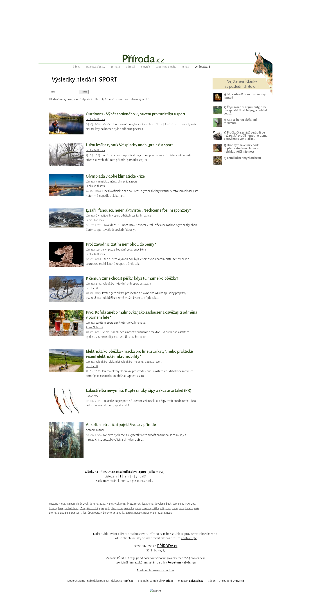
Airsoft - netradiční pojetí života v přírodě (121, 425)
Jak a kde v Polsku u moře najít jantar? (245, 96)
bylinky (53, 508)
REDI (146, 512)
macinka (129, 508)
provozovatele (194, 534)
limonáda (140, 322)
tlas (84, 512)
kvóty (130, 503)
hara (56, 512)
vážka (155, 508)
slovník (145, 66)
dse (143, 503)
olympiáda (124, 181)
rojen (175, 508)
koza (60, 508)
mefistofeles (71, 508)
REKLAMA (92, 395)
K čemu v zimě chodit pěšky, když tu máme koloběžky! (132, 278)
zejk (107, 508)
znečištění (140, 249)
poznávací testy (95, 66)
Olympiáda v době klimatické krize (115, 176)
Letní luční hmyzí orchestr (242, 158)
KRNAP (186, 503)
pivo (130, 322)
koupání (121, 249)
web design (182, 562)
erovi (120, 508)
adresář (130, 66)
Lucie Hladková (95, 220)
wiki (196, 508)
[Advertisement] (155, 25)
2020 (102, 503)
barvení (177, 503)
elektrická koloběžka (120, 361)
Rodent (138, 512)
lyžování (120, 283)
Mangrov (155, 512)
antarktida (118, 512)
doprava (149, 361)
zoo (193, 503)
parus (138, 508)
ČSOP (90, 512)
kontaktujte (189, 538)
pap (62, 512)
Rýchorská (92, 508)
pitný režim (120, 322)
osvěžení (101, 322)
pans (181, 508)
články (76, 66)
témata (115, 66)
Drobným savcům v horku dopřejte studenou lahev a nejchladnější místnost (242, 148)
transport (76, 512)
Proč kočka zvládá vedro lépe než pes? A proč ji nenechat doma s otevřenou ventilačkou (245, 136)
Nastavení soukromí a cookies (155, 570)
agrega (129, 512)
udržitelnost (128, 215)
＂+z (82, 508)
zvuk (85, 503)
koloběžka (108, 283)
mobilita (139, 361)
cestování (145, 283)
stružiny (146, 508)
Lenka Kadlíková (95, 119)
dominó (94, 503)
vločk (79, 503)
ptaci (113, 508)
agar (101, 508)
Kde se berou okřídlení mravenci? (240, 121)
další (143, 476)
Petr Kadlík (92, 288)
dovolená (160, 503)
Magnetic (166, 512)
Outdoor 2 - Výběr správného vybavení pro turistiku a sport (135, 114)
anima (149, 503)
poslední (137, 480)
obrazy (98, 512)
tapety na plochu (166, 66)
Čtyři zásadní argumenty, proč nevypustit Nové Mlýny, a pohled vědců (245, 110)
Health (189, 508)
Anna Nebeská (94, 327)
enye (168, 508)
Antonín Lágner (95, 430)
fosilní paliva (143, 215)
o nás (185, 66)
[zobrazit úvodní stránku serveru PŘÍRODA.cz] (155, 59)
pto (51, 512)
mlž (162, 508)
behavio (107, 512)
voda (130, 249)
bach (168, 503)
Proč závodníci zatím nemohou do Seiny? (121, 244)
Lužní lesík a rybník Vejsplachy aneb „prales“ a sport (129, 145)
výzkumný (120, 503)
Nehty (110, 503)
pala (67, 512)
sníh (129, 283)
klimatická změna (106, 181)
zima (98, 283)
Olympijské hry (104, 215)
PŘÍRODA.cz (167, 546)
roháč (137, 503)
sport (134, 181)
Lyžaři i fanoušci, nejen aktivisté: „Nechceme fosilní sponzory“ (138, 210)
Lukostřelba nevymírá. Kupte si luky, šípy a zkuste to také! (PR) (138, 390)
